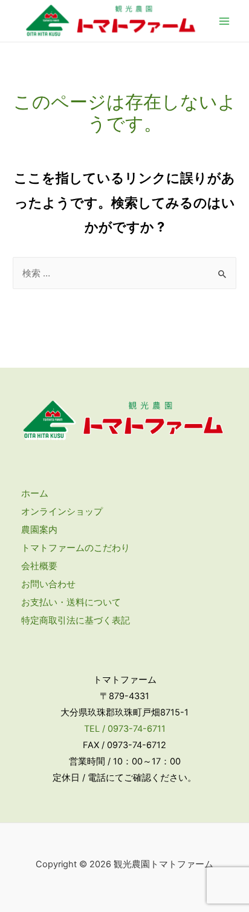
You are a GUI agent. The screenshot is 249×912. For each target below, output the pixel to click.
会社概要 (39, 566)
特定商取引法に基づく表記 (75, 620)
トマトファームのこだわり (75, 547)
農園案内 (39, 529)
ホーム (34, 493)
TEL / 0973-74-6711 (125, 728)
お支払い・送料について (71, 602)
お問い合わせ (48, 584)
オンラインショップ (62, 511)
